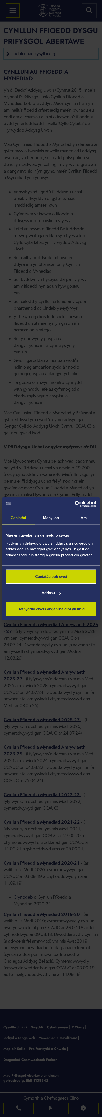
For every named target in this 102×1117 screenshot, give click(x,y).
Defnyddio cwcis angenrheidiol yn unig (51, 609)
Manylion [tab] (51, 518)
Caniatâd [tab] (18, 518)
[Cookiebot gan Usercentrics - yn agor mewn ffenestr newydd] (74, 504)
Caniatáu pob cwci (51, 576)
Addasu (48, 593)
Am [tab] (84, 518)
